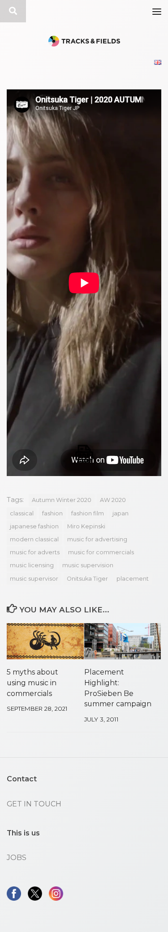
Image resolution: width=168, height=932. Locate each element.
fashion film (87, 513)
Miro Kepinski (86, 526)
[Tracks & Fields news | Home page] (84, 41)
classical (22, 513)
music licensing (32, 565)
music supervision (87, 565)
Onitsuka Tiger (87, 578)
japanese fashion (34, 526)
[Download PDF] (84, 454)
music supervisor (34, 578)
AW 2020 (113, 500)
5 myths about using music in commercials (32, 683)
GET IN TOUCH (34, 804)
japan (120, 513)
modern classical (34, 539)
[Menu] (157, 11)
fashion (52, 513)
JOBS (16, 857)
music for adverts (35, 552)
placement (132, 578)
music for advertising (97, 539)
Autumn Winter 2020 (61, 500)
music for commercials (101, 552)
